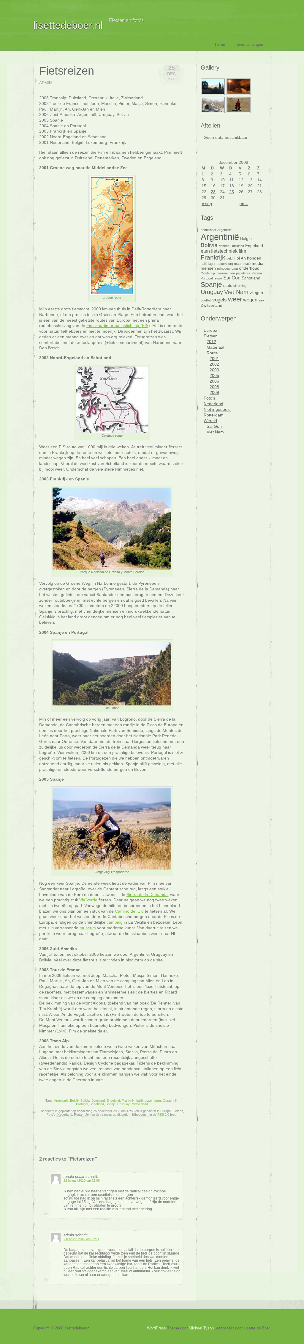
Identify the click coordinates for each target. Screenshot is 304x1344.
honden (254, 258)
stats (227, 285)
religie (218, 278)
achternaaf (208, 230)
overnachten (226, 273)
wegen (250, 299)
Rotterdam (214, 415)
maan (238, 263)
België (74, 1100)
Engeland (113, 1100)
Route (212, 352)
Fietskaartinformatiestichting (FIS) (118, 325)
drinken (224, 246)
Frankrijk (128, 1100)
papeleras (243, 273)
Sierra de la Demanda (147, 894)
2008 (214, 386)
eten (205, 251)
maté (247, 263)
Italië (139, 1100)
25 (231, 191)
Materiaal (215, 347)
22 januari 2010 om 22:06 (82, 1180)
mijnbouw (223, 268)
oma (235, 268)
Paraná (256, 273)
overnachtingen (250, 44)
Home (220, 44)
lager (212, 263)
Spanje (110, 1104)
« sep (207, 203)
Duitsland (98, 1100)
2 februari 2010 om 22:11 (81, 1239)
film (242, 251)
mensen (208, 268)
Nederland (213, 403)
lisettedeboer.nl (68, 25)
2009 (214, 392)
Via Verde (88, 899)
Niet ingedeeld (217, 409)
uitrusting (239, 285)
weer (235, 299)
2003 (214, 369)
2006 (214, 381)
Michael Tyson (201, 1328)
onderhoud (249, 268)
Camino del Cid (129, 911)
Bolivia (85, 1100)
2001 (214, 358)
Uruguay (123, 1104)
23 (213, 191)
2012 (211, 341)
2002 (214, 364)
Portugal (82, 1104)
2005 (214, 375)
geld (229, 258)
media (257, 263)
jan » (243, 203)
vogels (219, 300)
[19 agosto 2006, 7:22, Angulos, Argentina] (213, 94)
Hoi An (240, 258)
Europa (210, 330)
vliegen (256, 292)
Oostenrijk (170, 1100)
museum (88, 927)
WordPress (156, 1328)
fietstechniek (224, 251)
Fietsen (211, 336)
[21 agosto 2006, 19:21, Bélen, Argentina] (239, 94)
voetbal (206, 300)
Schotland (97, 1104)
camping (115, 922)
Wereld (210, 420)
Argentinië (61, 1100)
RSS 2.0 (163, 1114)
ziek (262, 300)
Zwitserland (139, 1104)
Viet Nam (236, 292)
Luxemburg (153, 1100)
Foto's (209, 398)
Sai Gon (231, 277)
